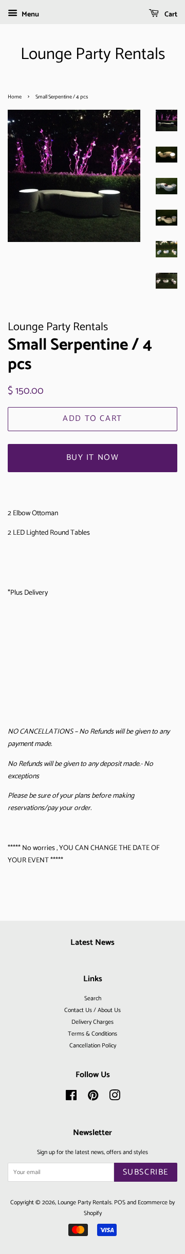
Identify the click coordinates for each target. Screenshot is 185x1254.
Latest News (92, 942)
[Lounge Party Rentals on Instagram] (114, 1098)
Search (92, 998)
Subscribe (146, 1172)
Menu (29, 15)
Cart (170, 15)
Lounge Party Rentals (93, 54)
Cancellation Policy (92, 1045)
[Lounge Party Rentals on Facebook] (71, 1098)
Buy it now (92, 457)
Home (15, 97)
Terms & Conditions (92, 1034)
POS (119, 1202)
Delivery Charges (92, 1022)
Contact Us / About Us (92, 1010)
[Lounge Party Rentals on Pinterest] (93, 1098)
